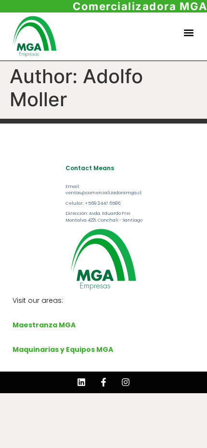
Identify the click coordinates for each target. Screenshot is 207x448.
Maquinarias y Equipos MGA (63, 349)
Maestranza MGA (44, 325)
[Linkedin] (81, 382)
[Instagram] (125, 382)
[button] (189, 32)
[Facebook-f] (103, 382)
